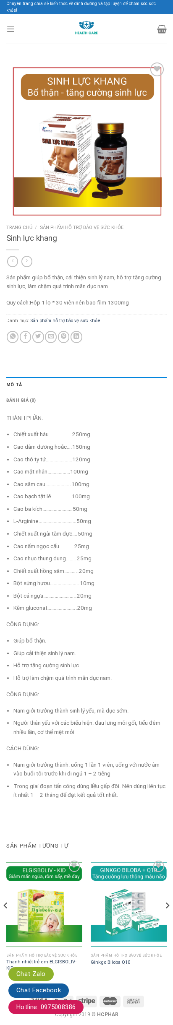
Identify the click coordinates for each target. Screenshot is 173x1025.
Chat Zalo (31, 974)
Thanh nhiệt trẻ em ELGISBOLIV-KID (41, 965)
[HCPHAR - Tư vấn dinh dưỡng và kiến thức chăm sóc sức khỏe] (86, 29)
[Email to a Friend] (51, 337)
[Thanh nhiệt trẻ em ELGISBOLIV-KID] (44, 904)
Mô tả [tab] (14, 385)
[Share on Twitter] (38, 337)
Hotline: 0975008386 (46, 1007)
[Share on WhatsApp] (12, 337)
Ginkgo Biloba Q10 (110, 962)
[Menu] (10, 29)
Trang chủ (19, 227)
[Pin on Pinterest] (64, 337)
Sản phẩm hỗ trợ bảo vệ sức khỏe (81, 227)
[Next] (167, 922)
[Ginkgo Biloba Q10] (129, 904)
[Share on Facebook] (25, 337)
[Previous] (6, 922)
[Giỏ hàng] (162, 29)
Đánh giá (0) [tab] (21, 400)
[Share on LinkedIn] (76, 337)
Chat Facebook (38, 990)
